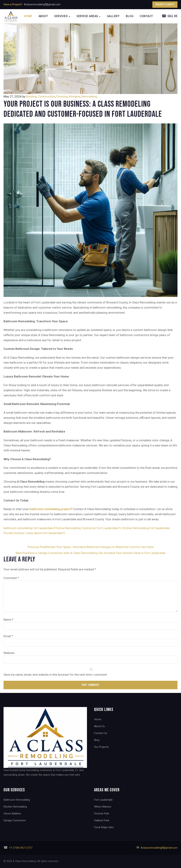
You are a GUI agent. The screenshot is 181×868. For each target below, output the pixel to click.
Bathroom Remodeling (17, 799)
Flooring (61, 96)
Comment (11, 578)
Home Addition (12, 813)
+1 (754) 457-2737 (21, 847)
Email (8, 636)
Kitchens (74, 96)
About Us (99, 726)
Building (31, 96)
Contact (146, 16)
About (43, 16)
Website (9, 653)
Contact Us (100, 733)
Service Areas (89, 16)
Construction (46, 96)
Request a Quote (165, 4)
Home (28, 16)
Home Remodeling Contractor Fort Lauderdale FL (89, 528)
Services (62, 16)
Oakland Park (101, 820)
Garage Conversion (15, 820)
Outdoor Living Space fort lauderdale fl (39, 533)
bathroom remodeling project (50, 509)
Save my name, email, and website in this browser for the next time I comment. (56, 674)
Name (8, 619)
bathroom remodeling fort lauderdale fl (30, 528)
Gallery (113, 16)
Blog (129, 16)
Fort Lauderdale (103, 799)
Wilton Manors (102, 806)
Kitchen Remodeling (15, 806)
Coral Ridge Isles (104, 827)
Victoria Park (101, 813)
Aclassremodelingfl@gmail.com (42, 4)
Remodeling (89, 96)
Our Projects (101, 746)
